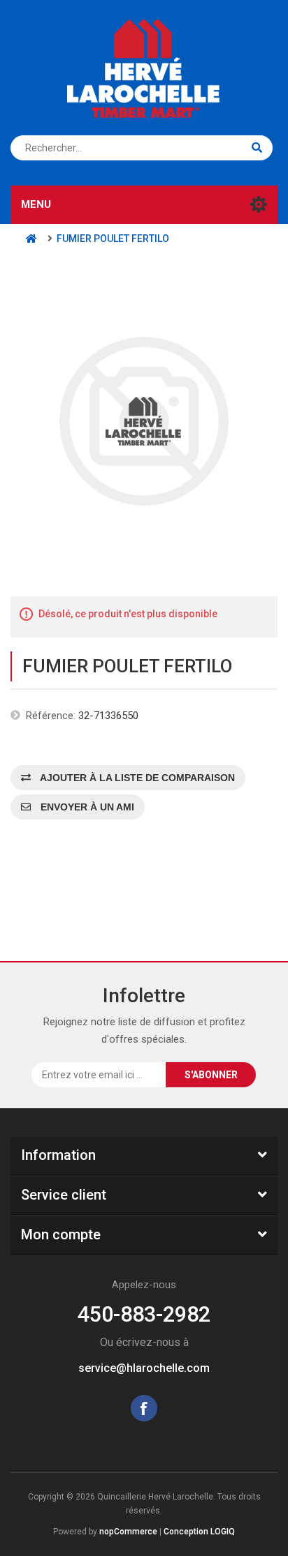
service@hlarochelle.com (144, 1368)
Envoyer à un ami (86, 807)
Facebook (144, 1408)
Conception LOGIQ (199, 1531)
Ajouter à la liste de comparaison (136, 777)
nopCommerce (128, 1531)
